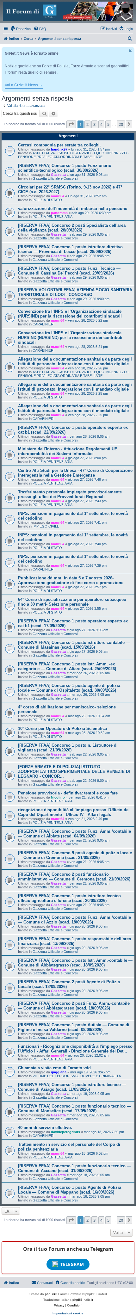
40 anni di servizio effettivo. (45, 1127)
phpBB (50, 1294)
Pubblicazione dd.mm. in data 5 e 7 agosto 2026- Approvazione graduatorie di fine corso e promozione (70, 580)
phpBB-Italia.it (82, 1299)
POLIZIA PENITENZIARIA (52, 217)
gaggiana (58, 1072)
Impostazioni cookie (68, 1313)
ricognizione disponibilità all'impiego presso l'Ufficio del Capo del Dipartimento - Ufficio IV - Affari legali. (74, 812)
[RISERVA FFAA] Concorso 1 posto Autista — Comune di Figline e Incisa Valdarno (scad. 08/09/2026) (73, 1027)
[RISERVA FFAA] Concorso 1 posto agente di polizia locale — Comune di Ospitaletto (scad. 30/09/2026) (69, 688)
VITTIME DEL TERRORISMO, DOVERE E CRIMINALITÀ (77, 1076)
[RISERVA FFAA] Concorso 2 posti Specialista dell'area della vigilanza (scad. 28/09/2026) (72, 227)
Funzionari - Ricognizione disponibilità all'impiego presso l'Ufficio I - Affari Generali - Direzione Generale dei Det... (75, 1048)
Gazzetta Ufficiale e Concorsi (55, 178)
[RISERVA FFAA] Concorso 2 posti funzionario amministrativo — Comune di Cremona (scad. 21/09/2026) (74, 876)
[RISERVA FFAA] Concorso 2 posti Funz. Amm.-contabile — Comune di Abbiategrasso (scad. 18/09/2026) (74, 1005)
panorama (59, 213)
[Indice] (68, 11)
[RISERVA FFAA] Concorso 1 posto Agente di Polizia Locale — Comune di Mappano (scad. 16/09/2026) (69, 1190)
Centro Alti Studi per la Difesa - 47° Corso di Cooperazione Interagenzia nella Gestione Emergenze (75, 473)
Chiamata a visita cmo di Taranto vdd (54, 1067)
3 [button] (94, 124)
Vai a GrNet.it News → (24, 85)
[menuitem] (20, 29)
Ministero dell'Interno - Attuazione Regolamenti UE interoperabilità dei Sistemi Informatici (67, 451)
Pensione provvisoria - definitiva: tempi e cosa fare (68, 793)
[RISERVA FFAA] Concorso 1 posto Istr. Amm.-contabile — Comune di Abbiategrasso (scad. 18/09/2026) (75, 962)
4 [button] (101, 124)
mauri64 (57, 196)
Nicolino (58, 797)
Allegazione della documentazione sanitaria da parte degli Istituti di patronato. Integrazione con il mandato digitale (75, 361)
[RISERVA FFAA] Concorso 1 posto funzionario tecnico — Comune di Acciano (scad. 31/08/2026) (74, 1168)
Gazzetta (58, 174)
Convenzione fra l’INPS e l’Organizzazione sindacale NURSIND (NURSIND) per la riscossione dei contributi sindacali (70, 337)
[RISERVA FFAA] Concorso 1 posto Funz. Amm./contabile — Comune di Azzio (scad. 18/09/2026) (74, 919)
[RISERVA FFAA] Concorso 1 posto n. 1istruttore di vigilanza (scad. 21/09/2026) (68, 747)
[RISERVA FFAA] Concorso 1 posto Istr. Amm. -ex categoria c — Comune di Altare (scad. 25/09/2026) (67, 666)
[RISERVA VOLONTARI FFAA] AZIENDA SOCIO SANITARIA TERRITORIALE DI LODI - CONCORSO (75, 292)
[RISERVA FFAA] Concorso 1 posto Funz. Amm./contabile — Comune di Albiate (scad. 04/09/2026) (74, 833)
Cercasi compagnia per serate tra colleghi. (59, 145)
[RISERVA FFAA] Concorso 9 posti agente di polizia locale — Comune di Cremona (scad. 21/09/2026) (75, 855)
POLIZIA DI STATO (47, 200)
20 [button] (121, 124)
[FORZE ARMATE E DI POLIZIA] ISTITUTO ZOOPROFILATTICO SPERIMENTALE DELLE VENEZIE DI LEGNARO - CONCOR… (74, 771)
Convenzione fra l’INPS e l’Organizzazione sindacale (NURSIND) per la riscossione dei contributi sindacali (70, 313)
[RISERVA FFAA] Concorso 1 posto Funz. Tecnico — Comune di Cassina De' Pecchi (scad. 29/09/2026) (69, 270)
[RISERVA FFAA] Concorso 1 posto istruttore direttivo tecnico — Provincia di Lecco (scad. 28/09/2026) (70, 249)
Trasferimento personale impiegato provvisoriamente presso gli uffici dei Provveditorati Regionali (70, 494)
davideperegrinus (65, 1132)
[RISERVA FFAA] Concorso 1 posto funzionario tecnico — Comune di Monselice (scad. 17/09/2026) (74, 1108)
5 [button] (108, 124)
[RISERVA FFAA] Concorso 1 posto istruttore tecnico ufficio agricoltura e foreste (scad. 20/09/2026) (69, 898)
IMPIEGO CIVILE (46, 526)
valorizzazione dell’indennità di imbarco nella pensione (72, 208)
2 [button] (87, 124)
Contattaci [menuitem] (45, 1283)
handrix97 (59, 149)
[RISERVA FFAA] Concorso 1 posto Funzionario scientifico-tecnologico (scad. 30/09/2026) (64, 168)
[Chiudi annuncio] (130, 50)
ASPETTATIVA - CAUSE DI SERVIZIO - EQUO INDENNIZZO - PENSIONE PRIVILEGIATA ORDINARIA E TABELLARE (73, 155)
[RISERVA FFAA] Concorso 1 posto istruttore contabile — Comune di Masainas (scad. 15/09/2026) (74, 645)
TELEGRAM (72, 1264)
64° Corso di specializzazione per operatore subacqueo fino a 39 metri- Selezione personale (72, 602)
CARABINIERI (43, 324)
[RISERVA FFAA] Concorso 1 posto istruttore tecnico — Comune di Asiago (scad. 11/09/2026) (72, 1087)
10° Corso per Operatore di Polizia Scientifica (62, 728)
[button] (71, 124)
